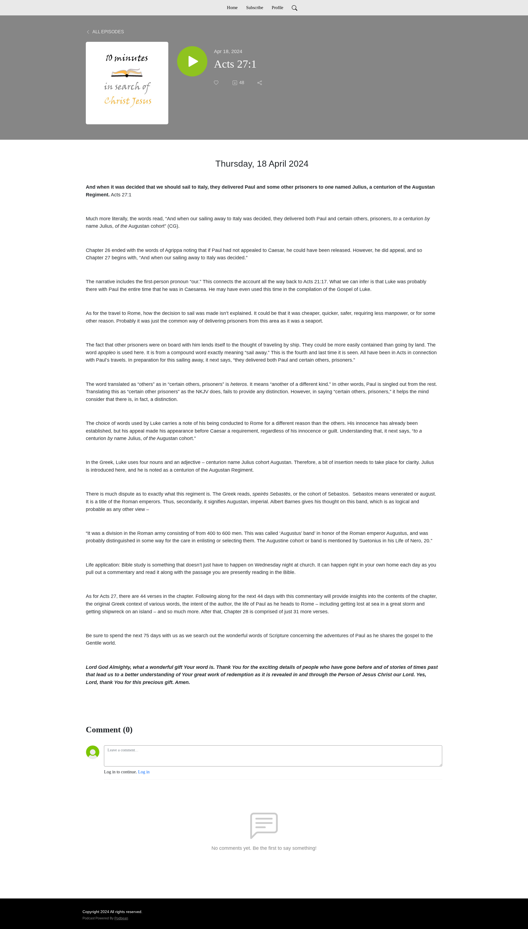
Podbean (121, 918)
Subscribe (254, 7)
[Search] (294, 7)
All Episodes (108, 31)
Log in (144, 771)
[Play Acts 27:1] (192, 61)
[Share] (260, 83)
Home (232, 7)
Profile (277, 7)
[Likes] (216, 83)
